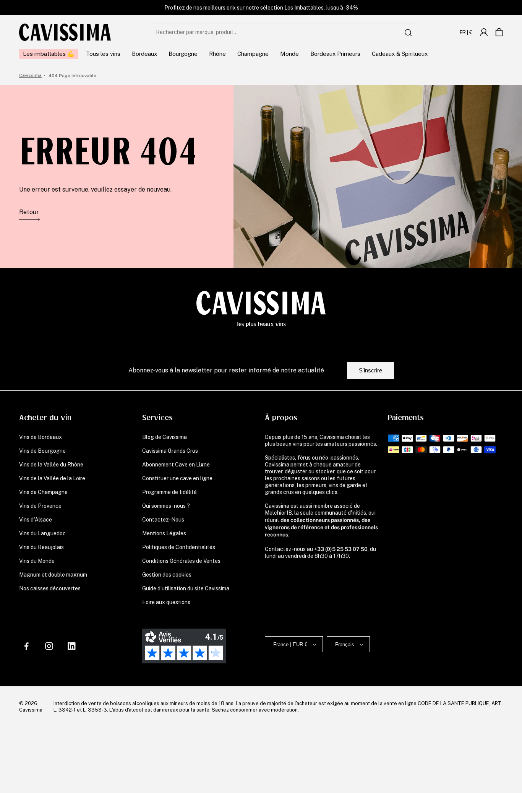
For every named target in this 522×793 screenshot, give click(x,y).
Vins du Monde (37, 561)
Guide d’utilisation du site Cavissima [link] (185, 588)
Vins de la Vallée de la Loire (52, 478)
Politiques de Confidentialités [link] (178, 547)
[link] (483, 32)
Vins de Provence (40, 506)
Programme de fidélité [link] (169, 492)
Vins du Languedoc (42, 533)
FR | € (466, 32)
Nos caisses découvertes (50, 588)
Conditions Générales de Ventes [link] (181, 561)
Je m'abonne (160, 744)
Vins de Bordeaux (40, 437)
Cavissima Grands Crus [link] (170, 451)
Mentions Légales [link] (164, 533)
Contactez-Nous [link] (163, 520)
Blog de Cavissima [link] (164, 437)
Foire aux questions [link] (166, 602)
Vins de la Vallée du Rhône (51, 464)
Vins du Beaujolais (41, 547)
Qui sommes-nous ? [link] (166, 506)
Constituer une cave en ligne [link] (177, 478)
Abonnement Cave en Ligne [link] (176, 464)
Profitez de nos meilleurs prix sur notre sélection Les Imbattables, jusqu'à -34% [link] (261, 8)
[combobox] (283, 32)
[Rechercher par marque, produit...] (408, 32)
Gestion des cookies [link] (166, 575)
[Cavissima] (65, 32)
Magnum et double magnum (53, 575)
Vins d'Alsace (35, 520)
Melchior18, (279, 513)
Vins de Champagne (43, 492)
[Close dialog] (227, 627)
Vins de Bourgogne (42, 451)
